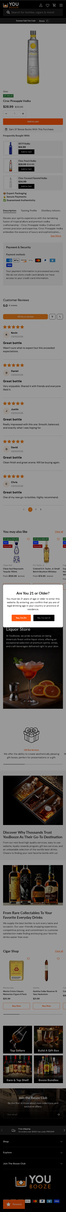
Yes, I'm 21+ (21, 618)
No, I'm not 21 (43, 618)
